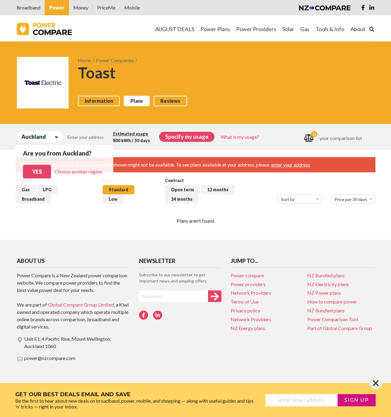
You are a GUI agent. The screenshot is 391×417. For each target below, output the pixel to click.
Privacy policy (245, 310)
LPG (47, 189)
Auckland (33, 136)
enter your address (290, 164)
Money (80, 7)
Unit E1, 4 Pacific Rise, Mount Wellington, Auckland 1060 (67, 342)
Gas (26, 189)
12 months (217, 189)
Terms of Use (244, 301)
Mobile (132, 7)
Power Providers (256, 29)
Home (84, 60)
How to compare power (332, 301)
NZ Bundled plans (326, 275)
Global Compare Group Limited (81, 304)
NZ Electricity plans (328, 284)
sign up (356, 400)
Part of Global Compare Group (339, 328)
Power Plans (215, 29)
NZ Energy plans (248, 328)
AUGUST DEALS (174, 29)
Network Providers (251, 293)
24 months (181, 199)
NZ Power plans (324, 293)
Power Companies (115, 60)
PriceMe (106, 7)
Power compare (247, 275)
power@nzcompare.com (49, 358)
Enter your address (86, 137)
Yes (37, 171)
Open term (182, 189)
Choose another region (78, 171)
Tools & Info (330, 29)
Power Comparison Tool (332, 319)
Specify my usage (186, 136)
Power (56, 7)
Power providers (248, 284)
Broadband (28, 7)
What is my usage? (240, 137)
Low (113, 199)
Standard (118, 189)
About (357, 29)
